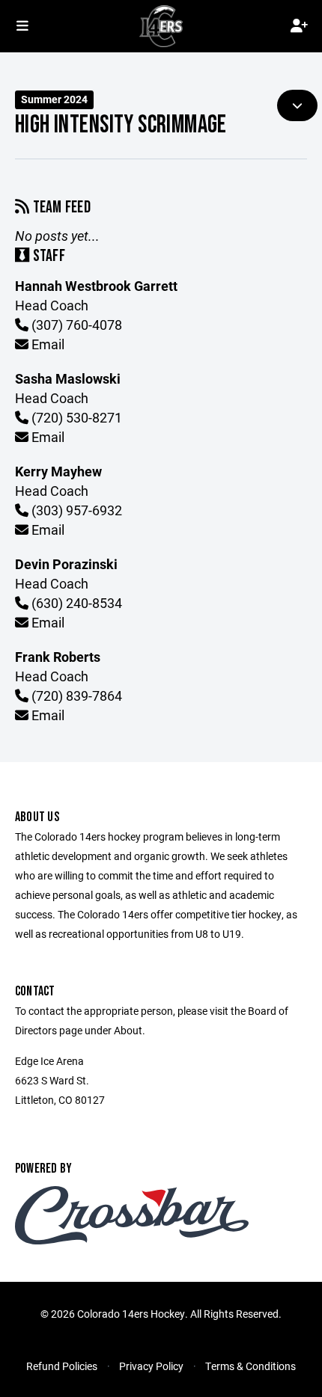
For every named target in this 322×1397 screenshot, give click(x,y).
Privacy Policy (151, 1366)
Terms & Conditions (250, 1366)
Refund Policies (61, 1366)
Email (46, 344)
